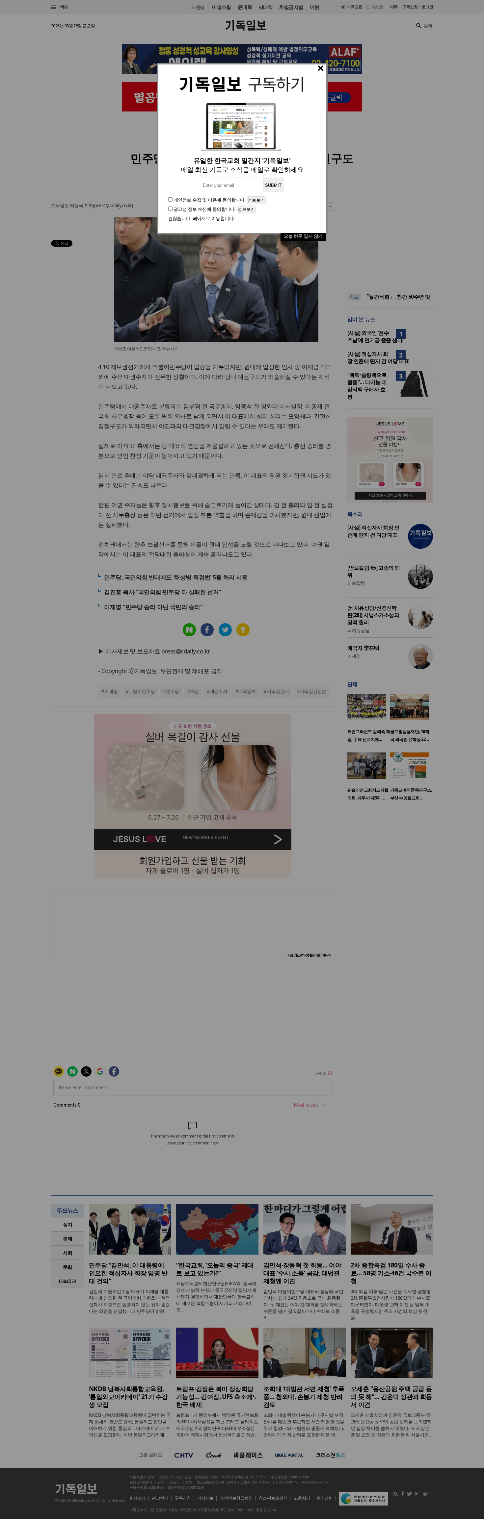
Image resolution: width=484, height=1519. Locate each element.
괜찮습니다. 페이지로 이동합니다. (201, 218)
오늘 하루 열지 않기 (303, 236)
